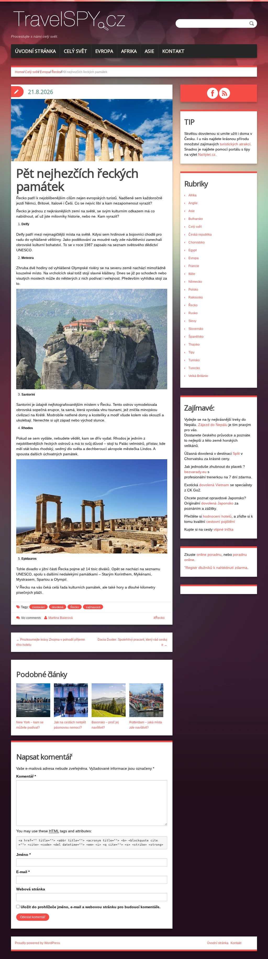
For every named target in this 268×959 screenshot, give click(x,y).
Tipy (191, 352)
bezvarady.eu (195, 472)
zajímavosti (93, 607)
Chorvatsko (196, 242)
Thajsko (194, 344)
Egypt (192, 250)
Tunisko (194, 360)
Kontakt (173, 51)
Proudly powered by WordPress (37, 943)
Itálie (191, 274)
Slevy (192, 321)
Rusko (193, 313)
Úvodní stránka (35, 51)
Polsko (193, 289)
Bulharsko (195, 219)
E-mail (23, 872)
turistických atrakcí (235, 144)
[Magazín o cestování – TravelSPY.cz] (71, 20)
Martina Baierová (60, 618)
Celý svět (75, 51)
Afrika (129, 51)
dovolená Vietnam (214, 485)
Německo (195, 282)
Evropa (104, 51)
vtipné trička (223, 529)
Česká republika (200, 234)
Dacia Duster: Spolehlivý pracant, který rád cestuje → (132, 642)
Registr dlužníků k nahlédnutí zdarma (216, 568)
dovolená (57, 607)
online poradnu (209, 554)
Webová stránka (30, 889)
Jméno (23, 854)
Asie (149, 51)
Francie (193, 266)
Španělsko (196, 337)
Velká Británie (198, 376)
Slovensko (195, 329)
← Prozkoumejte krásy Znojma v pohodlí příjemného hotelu (50, 642)
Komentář (26, 776)
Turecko (194, 368)
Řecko (56, 72)
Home (19, 72)
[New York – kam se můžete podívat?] (33, 700)
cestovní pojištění (220, 521)
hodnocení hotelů (217, 516)
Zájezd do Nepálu (212, 425)
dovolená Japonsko (217, 503)
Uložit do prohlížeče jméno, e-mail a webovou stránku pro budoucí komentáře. (90, 907)
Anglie (193, 203)
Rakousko (195, 297)
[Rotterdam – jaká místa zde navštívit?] (146, 700)
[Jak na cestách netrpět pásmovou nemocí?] (71, 700)
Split (236, 453)
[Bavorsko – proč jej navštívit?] (109, 700)
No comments (31, 618)
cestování (38, 607)
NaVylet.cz (206, 154)
